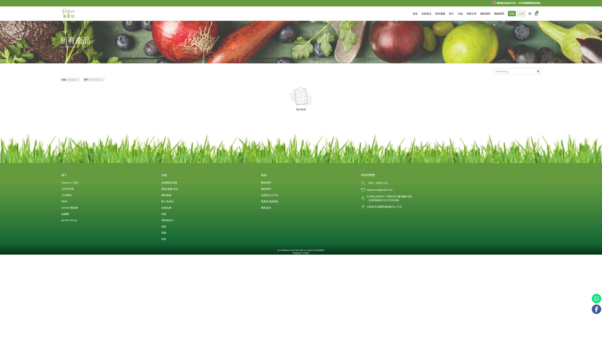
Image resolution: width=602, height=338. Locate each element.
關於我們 (266, 182)
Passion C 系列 (70, 182)
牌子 (451, 13)
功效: (70, 79)
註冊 (521, 13)
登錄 (511, 13)
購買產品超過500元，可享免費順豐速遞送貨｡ (519, 2)
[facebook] (596, 309)
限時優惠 (440, 13)
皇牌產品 (426, 13)
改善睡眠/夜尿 (169, 182)
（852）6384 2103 (377, 183)
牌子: (94, 79)
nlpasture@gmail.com (380, 190)
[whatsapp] (596, 298)
